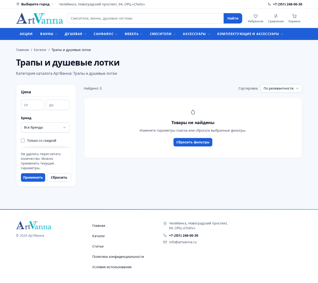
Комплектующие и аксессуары (248, 34)
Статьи (98, 246)
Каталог (40, 49)
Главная (22, 49)
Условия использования (112, 267)
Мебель (132, 34)
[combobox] (145, 18)
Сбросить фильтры (192, 142)
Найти (232, 18)
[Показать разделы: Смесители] (176, 34)
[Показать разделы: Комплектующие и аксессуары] (283, 34)
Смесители (161, 34)
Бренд (26, 118)
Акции (26, 34)
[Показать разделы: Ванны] (57, 34)
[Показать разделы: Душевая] (86, 34)
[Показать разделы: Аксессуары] (210, 34)
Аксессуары (194, 34)
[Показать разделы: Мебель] (143, 34)
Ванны (46, 34)
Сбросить (59, 177)
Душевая (73, 34)
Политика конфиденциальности (118, 256)
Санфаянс (103, 34)
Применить (33, 177)
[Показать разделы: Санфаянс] (117, 34)
